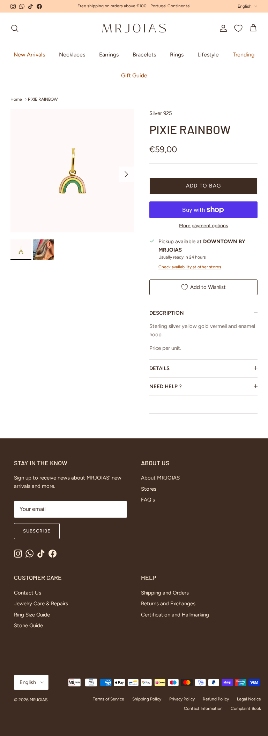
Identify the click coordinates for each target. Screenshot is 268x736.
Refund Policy (216, 699)
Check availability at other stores (189, 266)
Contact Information (203, 708)
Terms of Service (108, 699)
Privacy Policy (182, 699)
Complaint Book (246, 708)
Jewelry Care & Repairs (41, 603)
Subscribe (37, 531)
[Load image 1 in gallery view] (72, 170)
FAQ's (148, 500)
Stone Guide (28, 625)
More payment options (203, 226)
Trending (243, 54)
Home (16, 99)
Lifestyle (208, 54)
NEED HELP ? (165, 386)
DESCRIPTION (166, 313)
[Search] (14, 28)
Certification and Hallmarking (175, 615)
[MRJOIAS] (134, 28)
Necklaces (72, 54)
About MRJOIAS (160, 478)
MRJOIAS (38, 699)
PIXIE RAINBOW (43, 99)
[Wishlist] (238, 28)
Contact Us (27, 593)
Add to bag (203, 186)
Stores (148, 489)
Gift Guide (134, 75)
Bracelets (144, 54)
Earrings (109, 54)
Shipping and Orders (165, 593)
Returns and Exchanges (168, 603)
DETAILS (159, 368)
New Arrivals (29, 54)
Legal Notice (249, 699)
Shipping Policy (146, 699)
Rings (177, 54)
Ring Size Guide (32, 615)
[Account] (222, 28)
